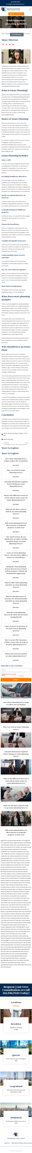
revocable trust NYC (7, 900)
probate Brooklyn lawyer (13, 876)
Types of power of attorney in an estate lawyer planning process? (16, 628)
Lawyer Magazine (6, 927)
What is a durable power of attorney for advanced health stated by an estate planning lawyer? (16, 599)
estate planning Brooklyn (19, 938)
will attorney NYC (6, 907)
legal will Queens (9, 843)
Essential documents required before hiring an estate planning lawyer (16, 484)
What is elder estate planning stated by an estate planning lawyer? (16, 585)
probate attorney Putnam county (15, 867)
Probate (20, 433)
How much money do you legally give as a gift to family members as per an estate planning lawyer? (16, 540)
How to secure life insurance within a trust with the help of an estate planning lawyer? (16, 642)
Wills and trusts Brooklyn (21, 916)
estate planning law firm (13, 9)
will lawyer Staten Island (22, 914)
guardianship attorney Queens (10, 954)
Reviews (21, 1143)
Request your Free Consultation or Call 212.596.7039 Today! (16, 990)
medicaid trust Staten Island (9, 856)
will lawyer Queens (9, 914)
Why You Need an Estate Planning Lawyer (16, 471)
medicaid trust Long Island (9, 852)
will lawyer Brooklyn (21, 909)
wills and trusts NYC (10, 920)
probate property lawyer (14, 894)
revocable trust (5, 903)
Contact (29, 1143)
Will (4, 435)
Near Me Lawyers (6, 967)
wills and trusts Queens (23, 920)
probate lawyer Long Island (17, 878)
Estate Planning (12, 433)
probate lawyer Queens (17, 880)
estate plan (12, 408)
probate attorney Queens (9, 869)
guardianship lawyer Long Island (16, 958)
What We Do (15, 1143)
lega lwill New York (18, 840)
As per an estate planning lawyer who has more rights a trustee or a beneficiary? (16, 555)
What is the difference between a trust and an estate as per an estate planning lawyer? (16, 497)
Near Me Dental (26, 965)
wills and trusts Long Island (9, 918)
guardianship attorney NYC (21, 951)
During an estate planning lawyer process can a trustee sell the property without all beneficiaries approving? (16, 570)
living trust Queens (21, 847)
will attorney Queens (17, 907)
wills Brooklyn (22, 923)
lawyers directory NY (7, 898)
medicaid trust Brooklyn (19, 849)
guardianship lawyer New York (10, 960)
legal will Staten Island (20, 843)
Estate (5, 433)
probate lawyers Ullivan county (10, 887)
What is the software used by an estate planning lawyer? (16, 655)
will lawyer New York (18, 911)
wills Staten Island (24, 929)
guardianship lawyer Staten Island (11, 965)
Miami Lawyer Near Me (20, 925)
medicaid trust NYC (9, 854)
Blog (25, 1143)
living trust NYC (11, 847)
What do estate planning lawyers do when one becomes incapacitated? (16, 614)
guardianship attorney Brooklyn (21, 947)
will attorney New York (22, 905)
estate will (18, 125)
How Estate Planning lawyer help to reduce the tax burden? (16, 460)
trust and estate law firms (14, 934)
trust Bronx (14, 903)
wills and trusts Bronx (7, 916)
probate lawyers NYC (18, 883)
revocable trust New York (21, 898)
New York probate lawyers (18, 858)
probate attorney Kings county (14, 863)
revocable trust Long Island (18, 896)
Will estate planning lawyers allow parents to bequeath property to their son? (16, 525)
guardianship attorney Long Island (11, 949)
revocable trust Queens (20, 900)
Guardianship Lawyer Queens (16, 1138)
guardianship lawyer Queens (16, 962)
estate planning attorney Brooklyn (20, 942)
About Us (7, 1143)
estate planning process (21, 97)
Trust (25, 433)
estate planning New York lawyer (11, 945)
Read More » (16, 465)
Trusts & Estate (13, 9)
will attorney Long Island (8, 905)
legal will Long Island (7, 840)
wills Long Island (5, 929)
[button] (30, 9)
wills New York (15, 929)
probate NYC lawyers (11, 891)
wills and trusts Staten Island (9, 923)
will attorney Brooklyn (24, 903)
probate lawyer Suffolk (20, 885)
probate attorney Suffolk (14, 871)
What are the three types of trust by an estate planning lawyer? (16, 511)
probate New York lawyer (15, 889)
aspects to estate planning (20, 304)
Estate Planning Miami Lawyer (21, 927)
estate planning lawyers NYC (9, 931)
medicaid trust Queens (23, 854)
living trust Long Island (16, 845)
